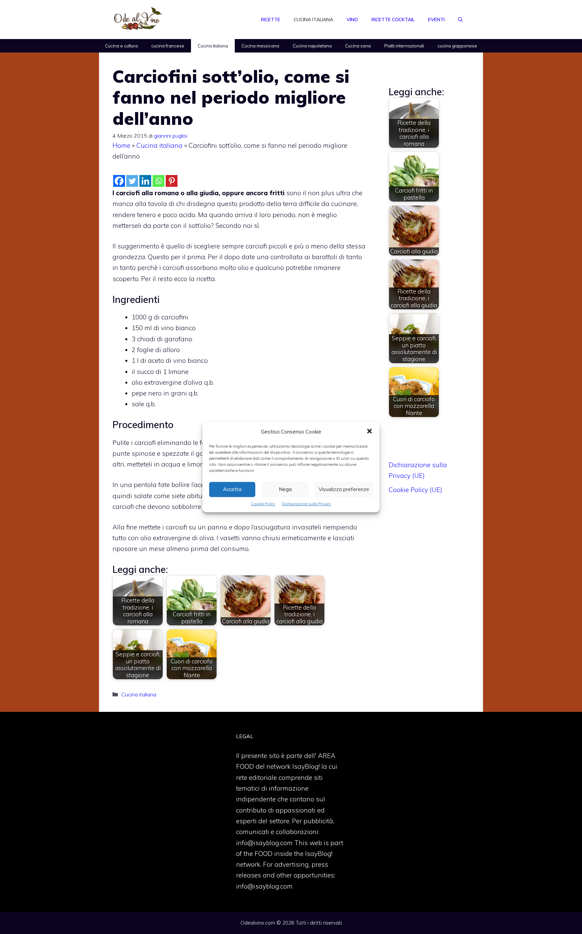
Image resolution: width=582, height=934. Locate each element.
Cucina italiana (313, 19)
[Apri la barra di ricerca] (460, 19)
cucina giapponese (457, 45)
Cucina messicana (260, 45)
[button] (369, 431)
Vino (352, 19)
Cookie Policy (263, 503)
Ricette (270, 19)
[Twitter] (132, 181)
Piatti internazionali (404, 45)
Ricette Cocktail (393, 19)
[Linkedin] (145, 181)
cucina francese (167, 45)
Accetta (232, 489)
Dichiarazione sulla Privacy (306, 503)
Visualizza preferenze (344, 489)
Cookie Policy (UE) (415, 490)
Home (121, 145)
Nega (285, 489)
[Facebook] (119, 181)
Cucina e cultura (121, 45)
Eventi (436, 19)
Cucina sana (358, 45)
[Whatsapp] (158, 181)
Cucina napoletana (312, 45)
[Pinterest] (171, 181)
